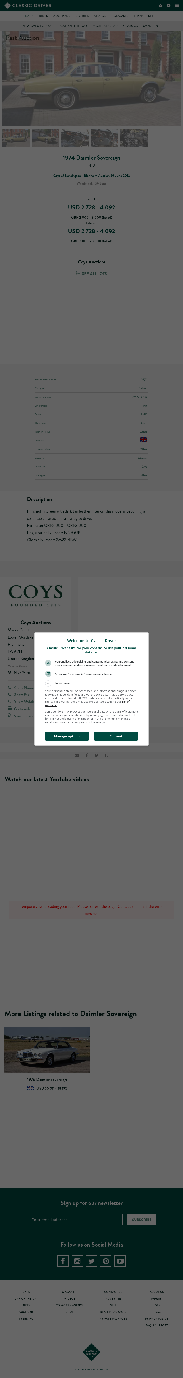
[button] (91, 683)
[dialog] (91, 689)
